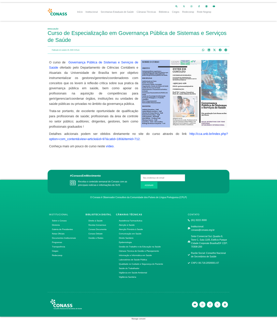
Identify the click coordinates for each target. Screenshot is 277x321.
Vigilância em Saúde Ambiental (133, 272)
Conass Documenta (97, 229)
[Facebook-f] (199, 6)
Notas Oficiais (58, 233)
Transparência (58, 246)
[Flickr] (206, 6)
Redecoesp (57, 255)
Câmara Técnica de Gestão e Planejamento (139, 251)
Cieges (55, 251)
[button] (203, 50)
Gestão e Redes (95, 238)
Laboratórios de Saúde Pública (133, 259)
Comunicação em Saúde (130, 233)
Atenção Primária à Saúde (131, 229)
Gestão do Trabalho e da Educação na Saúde (140, 246)
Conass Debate (95, 233)
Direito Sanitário (126, 238)
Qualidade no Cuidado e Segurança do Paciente (141, 264)
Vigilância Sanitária (127, 277)
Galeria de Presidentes (62, 229)
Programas (57, 242)
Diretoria (56, 225)
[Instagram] (191, 6)
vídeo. (110, 146)
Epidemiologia (125, 242)
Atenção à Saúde (127, 225)
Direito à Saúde (95, 220)
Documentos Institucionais (64, 238)
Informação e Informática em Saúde (135, 255)
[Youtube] (214, 6)
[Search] (176, 6)
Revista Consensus (97, 225)
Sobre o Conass (59, 220)
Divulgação (53, 29)
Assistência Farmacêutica (130, 220)
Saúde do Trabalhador (129, 268)
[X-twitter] (184, 6)
